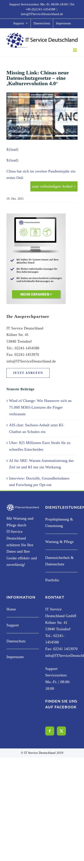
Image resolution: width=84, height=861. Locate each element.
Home (11, 609)
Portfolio (52, 580)
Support (12, 625)
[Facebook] (49, 731)
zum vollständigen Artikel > (54, 186)
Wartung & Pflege (59, 541)
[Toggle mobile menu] (75, 50)
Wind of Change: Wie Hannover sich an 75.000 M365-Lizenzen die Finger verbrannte (40, 407)
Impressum (15, 657)
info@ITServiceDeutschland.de (42, 14)
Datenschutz (16, 641)
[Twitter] (61, 731)
